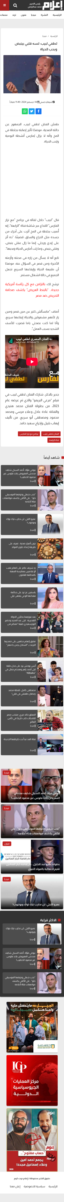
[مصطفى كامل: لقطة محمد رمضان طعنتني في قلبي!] (50, 695)
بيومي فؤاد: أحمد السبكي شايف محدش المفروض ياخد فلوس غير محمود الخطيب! (19, 473)
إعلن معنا (15, 1186)
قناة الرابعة (54, 440)
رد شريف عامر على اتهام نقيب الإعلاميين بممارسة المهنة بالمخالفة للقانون (21, 571)
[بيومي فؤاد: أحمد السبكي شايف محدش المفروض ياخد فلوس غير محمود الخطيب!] (50, 475)
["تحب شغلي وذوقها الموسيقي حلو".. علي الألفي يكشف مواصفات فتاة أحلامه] (50, 499)
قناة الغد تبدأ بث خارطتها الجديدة (20, 739)
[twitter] (32, 111)
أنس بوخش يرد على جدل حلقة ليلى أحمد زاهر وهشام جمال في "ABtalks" (20, 669)
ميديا (33, 15)
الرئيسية (57, 15)
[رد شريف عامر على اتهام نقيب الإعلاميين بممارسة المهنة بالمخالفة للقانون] (50, 573)
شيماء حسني (45, 102)
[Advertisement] (32, 182)
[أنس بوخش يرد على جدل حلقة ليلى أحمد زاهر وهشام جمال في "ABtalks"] (50, 671)
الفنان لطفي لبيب (51, 434)
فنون (23, 15)
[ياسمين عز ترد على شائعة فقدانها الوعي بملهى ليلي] (50, 598)
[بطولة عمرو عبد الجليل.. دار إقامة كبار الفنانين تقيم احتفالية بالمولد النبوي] (32, 857)
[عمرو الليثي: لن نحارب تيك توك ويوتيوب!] (50, 524)
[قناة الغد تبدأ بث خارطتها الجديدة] (50, 744)
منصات (4, 15)
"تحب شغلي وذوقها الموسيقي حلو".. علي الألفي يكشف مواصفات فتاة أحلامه (19, 498)
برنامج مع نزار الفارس (29, 434)
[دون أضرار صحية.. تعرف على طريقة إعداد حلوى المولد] (50, 549)
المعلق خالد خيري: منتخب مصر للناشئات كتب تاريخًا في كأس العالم (21, 718)
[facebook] (38, 111)
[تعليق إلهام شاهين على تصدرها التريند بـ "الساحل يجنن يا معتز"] (50, 646)
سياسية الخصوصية (34, 1186)
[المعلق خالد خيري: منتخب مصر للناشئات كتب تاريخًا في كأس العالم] (50, 720)
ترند (14, 15)
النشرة (44, 15)
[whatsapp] (25, 111)
